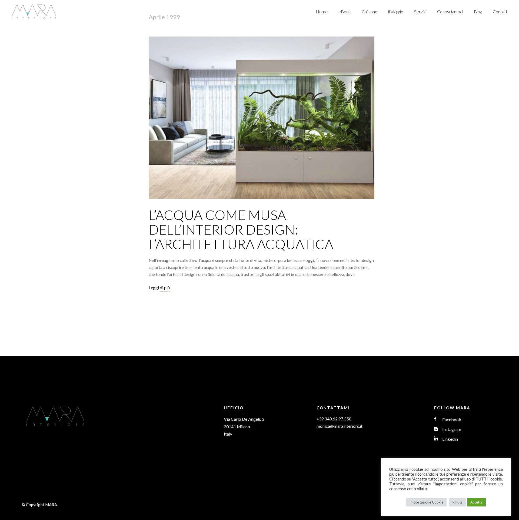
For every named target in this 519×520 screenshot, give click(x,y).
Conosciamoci (450, 11)
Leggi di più (159, 287)
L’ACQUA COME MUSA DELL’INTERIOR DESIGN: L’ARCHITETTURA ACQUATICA (241, 229)
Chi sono (369, 11)
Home (322, 11)
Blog (478, 11)
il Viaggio (395, 11)
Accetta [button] (476, 502)
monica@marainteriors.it (339, 426)
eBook (344, 11)
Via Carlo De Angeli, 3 (244, 419)
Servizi (420, 11)
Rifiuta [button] (458, 502)
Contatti (500, 11)
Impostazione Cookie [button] (426, 502)
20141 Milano (237, 426)
